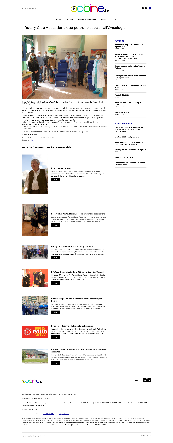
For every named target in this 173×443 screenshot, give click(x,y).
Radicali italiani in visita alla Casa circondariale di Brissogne (129, 143)
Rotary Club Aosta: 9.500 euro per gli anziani (72, 246)
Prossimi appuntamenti (87, 20)
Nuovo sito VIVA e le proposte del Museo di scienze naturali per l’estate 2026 (129, 129)
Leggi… (56, 179)
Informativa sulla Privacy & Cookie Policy (34, 436)
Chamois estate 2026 (124, 157)
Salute (32, 140)
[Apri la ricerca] (116, 19)
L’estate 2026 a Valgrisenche (127, 137)
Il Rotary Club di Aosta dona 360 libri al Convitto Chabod (77, 272)
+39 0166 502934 (48, 414)
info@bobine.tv (64, 414)
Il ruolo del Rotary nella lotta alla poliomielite (72, 326)
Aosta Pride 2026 (122, 95)
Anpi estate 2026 (122, 112)
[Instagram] (143, 8)
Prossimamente (123, 123)
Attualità (69, 20)
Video (103, 20)
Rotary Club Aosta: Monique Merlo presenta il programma (78, 214)
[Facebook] (146, 8)
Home (58, 20)
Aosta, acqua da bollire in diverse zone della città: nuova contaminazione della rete (129, 56)
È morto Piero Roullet (61, 168)
